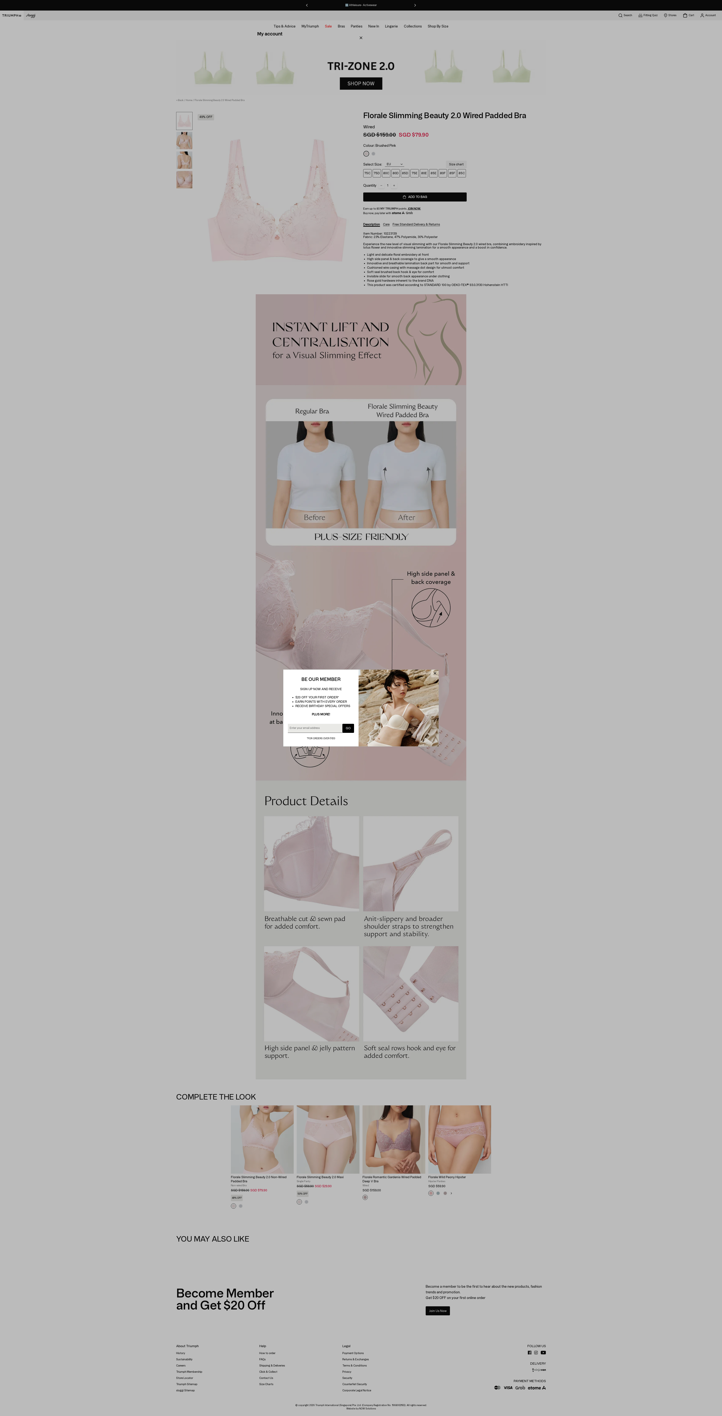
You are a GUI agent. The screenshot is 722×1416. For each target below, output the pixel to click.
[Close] (435, 673)
